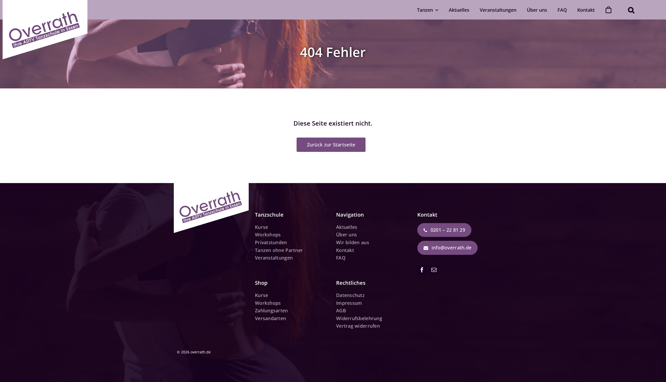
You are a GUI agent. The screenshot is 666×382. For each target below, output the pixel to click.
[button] (631, 9)
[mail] (434, 270)
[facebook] (422, 270)
